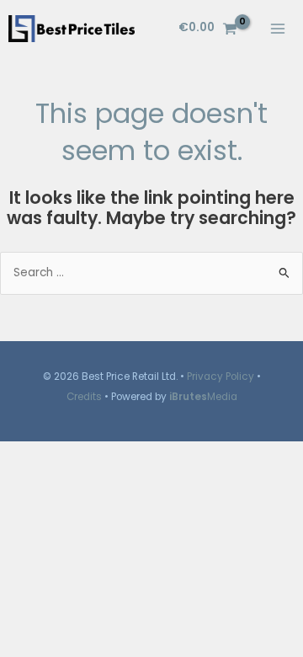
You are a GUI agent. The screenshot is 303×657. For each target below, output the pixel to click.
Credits (84, 396)
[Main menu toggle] (278, 28)
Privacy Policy (220, 376)
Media (203, 396)
